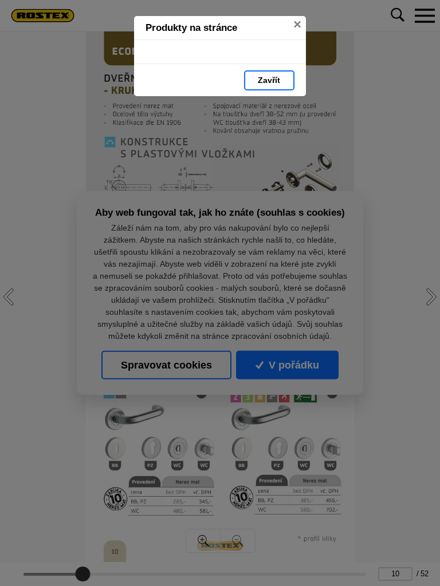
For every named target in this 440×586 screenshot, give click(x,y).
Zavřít (269, 80)
